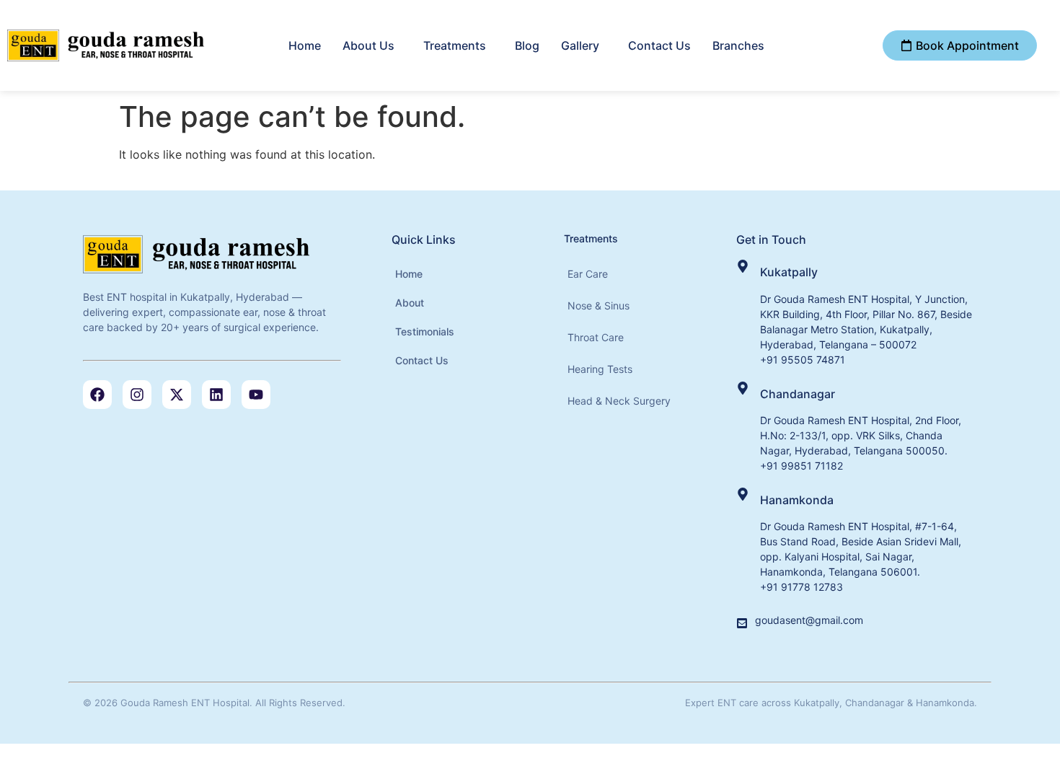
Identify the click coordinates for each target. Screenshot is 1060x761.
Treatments (454, 45)
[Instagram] (137, 394)
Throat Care (595, 337)
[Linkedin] (216, 394)
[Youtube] (256, 394)
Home (304, 45)
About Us (368, 45)
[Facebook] (97, 394)
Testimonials (424, 331)
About (409, 302)
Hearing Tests (599, 369)
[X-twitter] (176, 394)
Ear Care (587, 274)
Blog (527, 45)
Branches (738, 45)
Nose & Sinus (598, 305)
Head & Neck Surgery (619, 401)
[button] (372, 45)
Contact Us (659, 45)
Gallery (580, 45)
